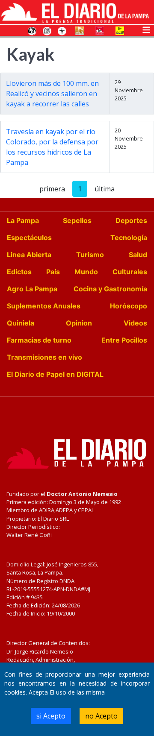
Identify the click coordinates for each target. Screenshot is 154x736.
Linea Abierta (29, 254)
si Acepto (50, 716)
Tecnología (128, 237)
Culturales (130, 271)
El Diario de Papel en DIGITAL (55, 374)
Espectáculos (29, 237)
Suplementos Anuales (43, 306)
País (53, 271)
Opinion (79, 323)
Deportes (131, 220)
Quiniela (20, 323)
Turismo (90, 254)
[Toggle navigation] (146, 29)
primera (52, 189)
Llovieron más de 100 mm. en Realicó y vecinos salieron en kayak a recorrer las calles (52, 93)
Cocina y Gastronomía (110, 288)
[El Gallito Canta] (32, 30)
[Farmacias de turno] (62, 30)
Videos (135, 323)
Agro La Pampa (32, 288)
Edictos (19, 271)
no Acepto (101, 716)
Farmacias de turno (39, 340)
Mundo (86, 271)
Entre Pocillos (124, 340)
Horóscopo (128, 306)
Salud (138, 254)
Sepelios (77, 220)
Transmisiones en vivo (44, 357)
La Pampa (23, 220)
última (105, 189)
